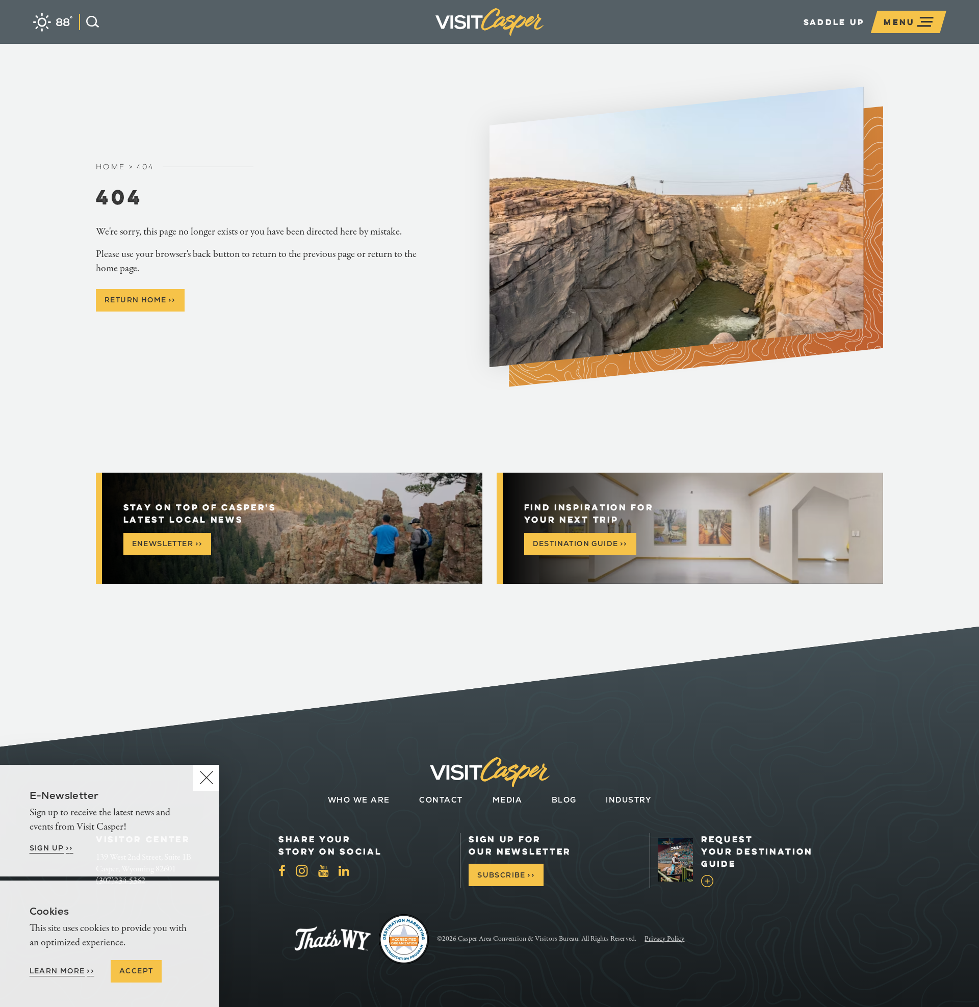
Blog (564, 800)
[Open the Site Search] (89, 22)
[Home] (544, 38)
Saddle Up (834, 21)
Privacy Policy (664, 938)
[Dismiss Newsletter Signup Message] (206, 778)
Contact (441, 800)
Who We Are (359, 800)
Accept (136, 970)
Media (508, 800)
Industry (628, 800)
